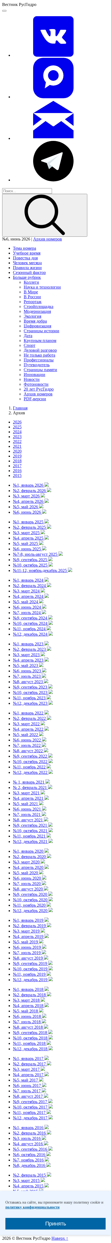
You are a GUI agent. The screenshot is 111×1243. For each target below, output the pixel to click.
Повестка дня (25, 258)
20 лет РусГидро (39, 389)
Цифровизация (37, 326)
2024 (17, 431)
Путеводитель (37, 365)
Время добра (35, 321)
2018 (17, 461)
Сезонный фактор (29, 272)
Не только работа (39, 355)
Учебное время (26, 253)
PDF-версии (35, 399)
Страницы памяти (40, 369)
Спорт (29, 345)
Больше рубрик (27, 277)
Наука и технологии (42, 287)
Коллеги (31, 282)
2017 (17, 465)
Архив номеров (47, 239)
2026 (17, 422)
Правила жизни (27, 267)
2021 (17, 446)
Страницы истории (41, 330)
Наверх (59, 1238)
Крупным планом (40, 340)
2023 (17, 436)
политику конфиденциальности (32, 1207)
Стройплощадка (38, 306)
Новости (32, 379)
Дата (28, 335)
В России (32, 296)
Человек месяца (27, 262)
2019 (17, 456)
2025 (17, 427)
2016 (17, 470)
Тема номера (24, 248)
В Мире (31, 292)
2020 (17, 451)
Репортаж (32, 301)
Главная (20, 408)
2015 (17, 475)
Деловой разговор (40, 350)
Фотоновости (36, 384)
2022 (17, 441)
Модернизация (37, 311)
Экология (32, 316)
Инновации (34, 374)
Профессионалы (39, 360)
